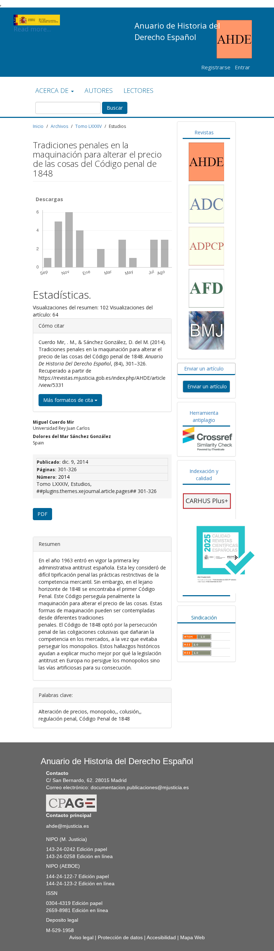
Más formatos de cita (69, 400)
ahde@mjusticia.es (67, 826)
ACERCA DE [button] (52, 90)
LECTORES (138, 90)
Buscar (115, 107)
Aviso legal (81, 937)
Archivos (59, 126)
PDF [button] (42, 514)
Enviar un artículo (207, 386)
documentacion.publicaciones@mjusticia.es (140, 787)
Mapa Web (192, 937)
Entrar (242, 67)
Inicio (38, 126)
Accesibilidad (161, 937)
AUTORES (99, 90)
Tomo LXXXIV (88, 126)
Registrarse (215, 67)
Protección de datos (120, 937)
